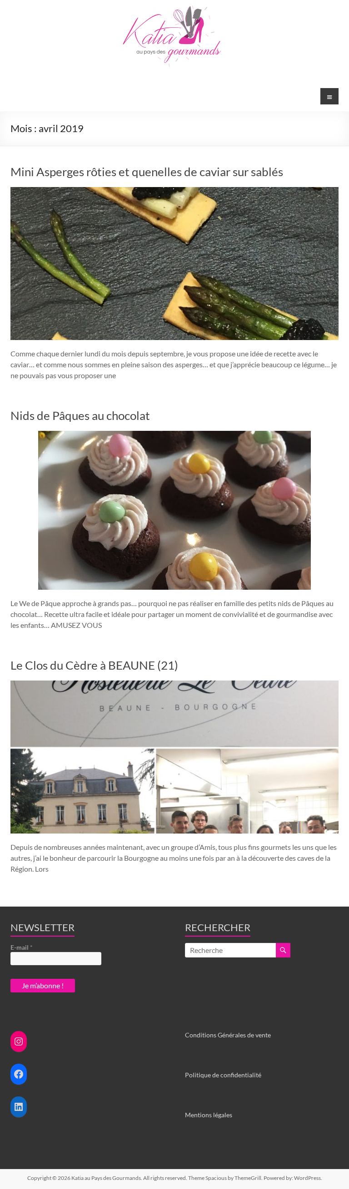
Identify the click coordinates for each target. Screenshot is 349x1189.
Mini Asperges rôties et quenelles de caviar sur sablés (146, 171)
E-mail (21, 947)
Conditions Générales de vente (228, 1035)
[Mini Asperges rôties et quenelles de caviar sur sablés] (174, 191)
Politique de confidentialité (223, 1075)
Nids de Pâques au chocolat (80, 415)
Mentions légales (208, 1115)
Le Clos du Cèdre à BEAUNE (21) (94, 665)
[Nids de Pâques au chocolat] (174, 435)
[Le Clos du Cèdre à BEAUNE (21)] (174, 685)
